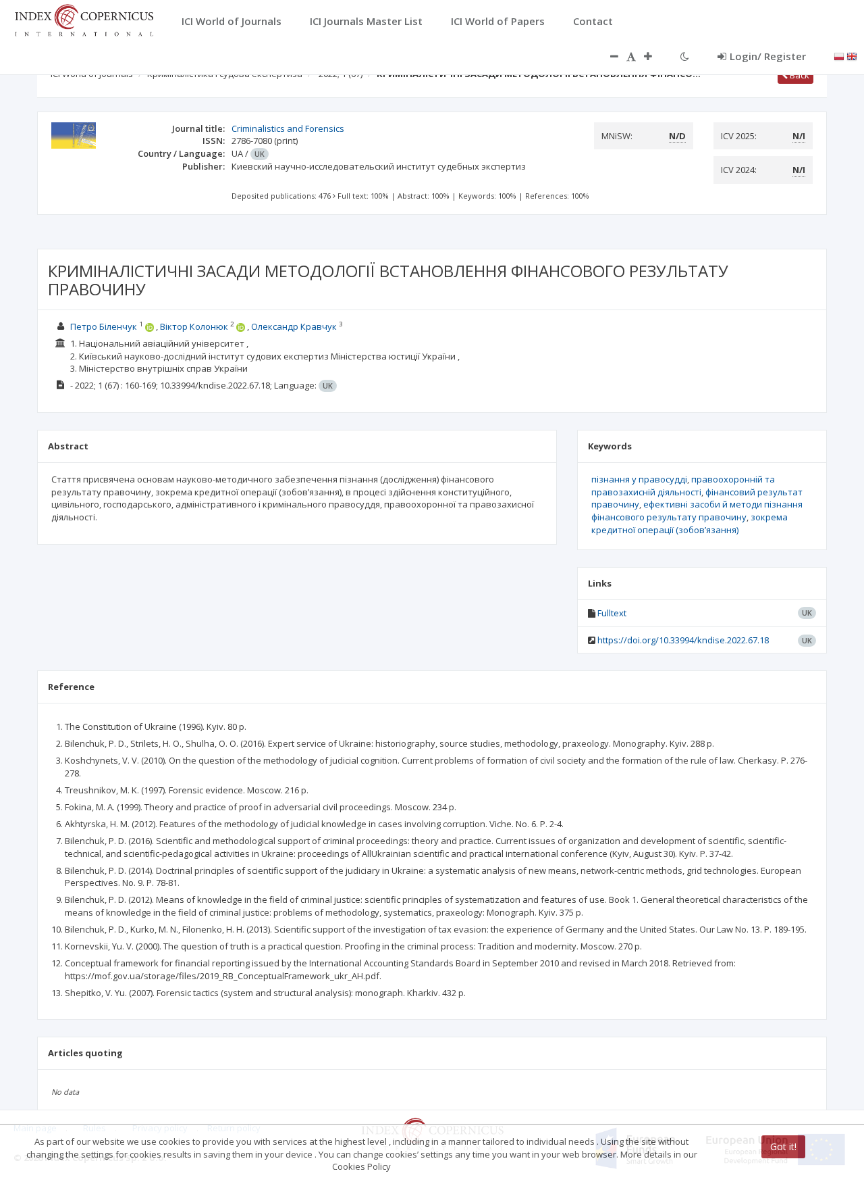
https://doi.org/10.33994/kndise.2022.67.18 (683, 640)
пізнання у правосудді (639, 479)
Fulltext (611, 613)
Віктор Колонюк (194, 326)
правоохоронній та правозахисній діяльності (683, 485)
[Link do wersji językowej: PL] (839, 55)
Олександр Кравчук (294, 326)
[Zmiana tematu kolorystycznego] (684, 56)
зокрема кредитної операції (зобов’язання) (689, 523)
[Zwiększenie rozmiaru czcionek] (654, 56)
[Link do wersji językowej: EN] (851, 55)
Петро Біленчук (103, 326)
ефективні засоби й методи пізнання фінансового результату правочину (697, 510)
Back (798, 75)
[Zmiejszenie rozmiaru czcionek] (607, 56)
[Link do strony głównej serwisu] (83, 19)
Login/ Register (768, 56)
